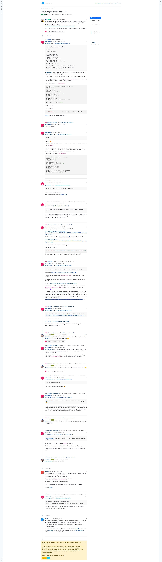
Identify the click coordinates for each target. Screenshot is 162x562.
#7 (86, 203)
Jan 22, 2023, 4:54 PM (59, 308)
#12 (86, 347)
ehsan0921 (49, 39)
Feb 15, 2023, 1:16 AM (57, 471)
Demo (112, 3)
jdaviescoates (48, 41)
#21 (86, 518)
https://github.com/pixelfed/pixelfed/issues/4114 (56, 321)
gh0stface (47, 518)
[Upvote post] (84, 32)
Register (44, 557)
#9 (86, 263)
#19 (86, 471)
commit (50, 530)
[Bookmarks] (2, 12)
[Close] (85, 542)
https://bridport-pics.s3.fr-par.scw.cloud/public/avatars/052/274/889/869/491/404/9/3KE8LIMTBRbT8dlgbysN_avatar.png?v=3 (66, 241)
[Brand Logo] (42, 3)
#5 (86, 132)
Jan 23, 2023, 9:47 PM (59, 377)
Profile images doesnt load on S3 (64, 434)
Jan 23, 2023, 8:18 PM (62, 334)
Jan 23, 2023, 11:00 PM (63, 459)
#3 (86, 41)
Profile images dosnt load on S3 (62, 43)
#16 (86, 419)
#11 (86, 334)
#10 (86, 308)
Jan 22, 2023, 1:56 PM (59, 226)
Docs (116, 3)
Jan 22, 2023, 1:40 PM (59, 183)
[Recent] (2, 4)
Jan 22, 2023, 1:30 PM (59, 41)
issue (76, 528)
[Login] (160, 2)
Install (119, 3)
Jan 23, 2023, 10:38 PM (63, 419)
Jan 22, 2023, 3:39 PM (59, 263)
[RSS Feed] (72, 14)
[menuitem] (160, 2)
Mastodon (50, 487)
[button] (2, 558)
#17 (86, 432)
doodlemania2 (48, 334)
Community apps (106, 3)
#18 (86, 459)
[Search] (2, 14)
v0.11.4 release (78, 530)
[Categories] (2, 2)
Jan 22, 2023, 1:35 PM (59, 124)
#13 (86, 365)
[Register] (160, 4)
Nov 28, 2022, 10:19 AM (60, 19)
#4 (86, 124)
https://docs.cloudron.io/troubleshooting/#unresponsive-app (59, 26)
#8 (86, 226)
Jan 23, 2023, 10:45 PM (59, 432)
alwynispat (47, 471)
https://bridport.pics (63, 236)
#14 (86, 377)
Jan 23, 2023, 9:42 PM (59, 347)
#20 (86, 496)
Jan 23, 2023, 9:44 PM (62, 365)
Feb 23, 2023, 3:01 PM (57, 518)
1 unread (93, 42)
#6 (86, 183)
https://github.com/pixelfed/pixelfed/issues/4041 (62, 272)
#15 (86, 395)
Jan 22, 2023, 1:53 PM (59, 203)
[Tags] (2, 7)
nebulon (46, 19)
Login (48, 557)
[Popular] (2, 9)
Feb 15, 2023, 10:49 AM (59, 496)
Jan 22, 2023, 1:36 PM (59, 132)
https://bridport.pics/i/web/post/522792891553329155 (62, 283)
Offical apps (98, 3)
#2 (86, 19)
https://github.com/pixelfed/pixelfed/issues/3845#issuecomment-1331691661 (63, 299)
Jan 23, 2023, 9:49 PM (59, 395)
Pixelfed (47, 14)
